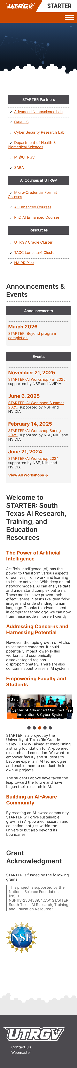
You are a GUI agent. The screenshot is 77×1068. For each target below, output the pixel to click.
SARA (19, 167)
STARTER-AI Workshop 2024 (33, 458)
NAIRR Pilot (24, 263)
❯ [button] (67, 707)
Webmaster (21, 1052)
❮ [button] (12, 707)
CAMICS (21, 122)
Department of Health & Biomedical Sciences (32, 144)
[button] (29, 728)
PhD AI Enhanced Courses (37, 217)
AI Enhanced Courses (32, 207)
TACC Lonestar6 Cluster (35, 252)
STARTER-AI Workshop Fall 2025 (37, 379)
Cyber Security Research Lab (39, 132)
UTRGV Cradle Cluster (33, 242)
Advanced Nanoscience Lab (38, 112)
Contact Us (21, 1047)
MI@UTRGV (24, 157)
